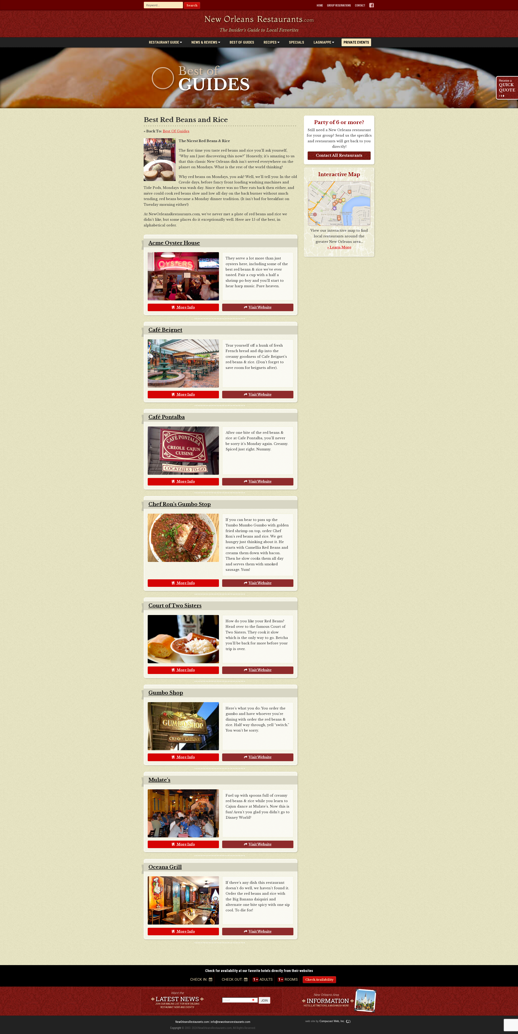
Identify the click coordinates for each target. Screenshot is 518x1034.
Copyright (175, 1028)
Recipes (270, 42)
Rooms (291, 979)
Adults (266, 979)
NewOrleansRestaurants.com (192, 1021)
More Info (185, 307)
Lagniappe (323, 42)
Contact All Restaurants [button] (339, 155)
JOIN (264, 1000)
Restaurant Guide (164, 42)
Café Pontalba (167, 417)
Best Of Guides (176, 131)
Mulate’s (159, 780)
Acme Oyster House (174, 243)
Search (192, 5)
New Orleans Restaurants (259, 19)
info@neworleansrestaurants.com (230, 1021)
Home (320, 5)
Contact (360, 5)
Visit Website (260, 307)
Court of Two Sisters (175, 606)
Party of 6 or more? (339, 122)
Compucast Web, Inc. (332, 1021)
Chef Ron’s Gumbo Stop (180, 504)
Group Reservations (339, 5)
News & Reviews (204, 42)
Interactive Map (339, 174)
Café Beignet (165, 330)
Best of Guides (242, 42)
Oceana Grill (165, 867)
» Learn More (339, 247)
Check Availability (319, 979)
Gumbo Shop (166, 693)
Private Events (356, 42)
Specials (296, 42)
